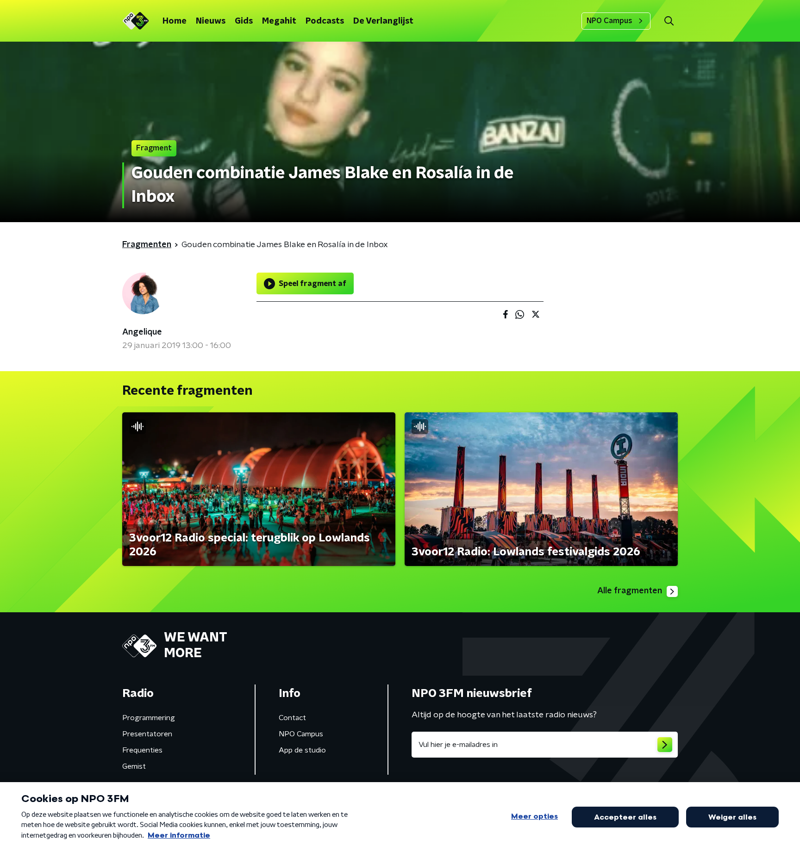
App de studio (302, 750)
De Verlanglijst (383, 21)
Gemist (134, 766)
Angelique (142, 332)
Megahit (279, 21)
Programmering (148, 717)
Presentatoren (147, 734)
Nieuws (210, 21)
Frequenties (142, 750)
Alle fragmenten (629, 591)
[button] (669, 21)
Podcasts (325, 21)
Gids (244, 21)
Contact (292, 717)
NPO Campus (609, 21)
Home (174, 21)
